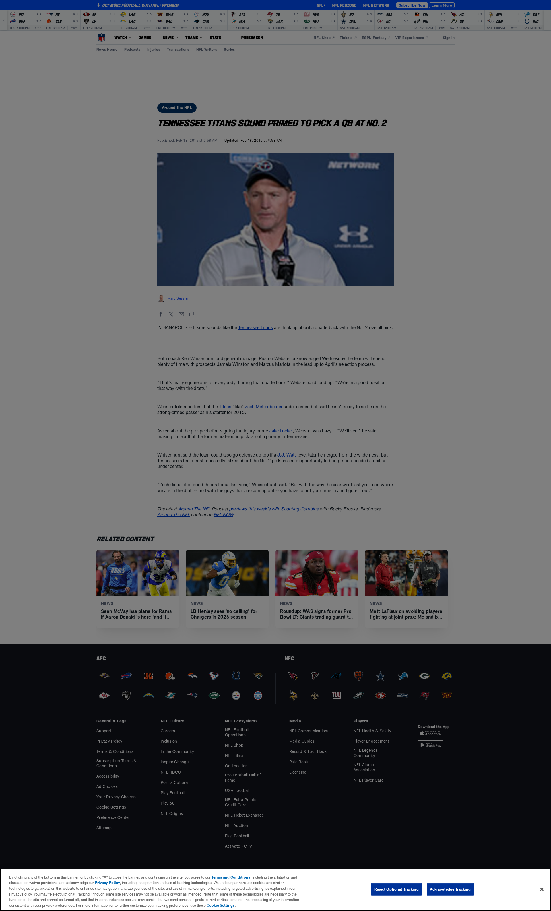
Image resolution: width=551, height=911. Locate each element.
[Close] (542, 889)
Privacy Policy (107, 882)
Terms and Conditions (230, 877)
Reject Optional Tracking (396, 889)
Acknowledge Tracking (450, 889)
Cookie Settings (221, 905)
